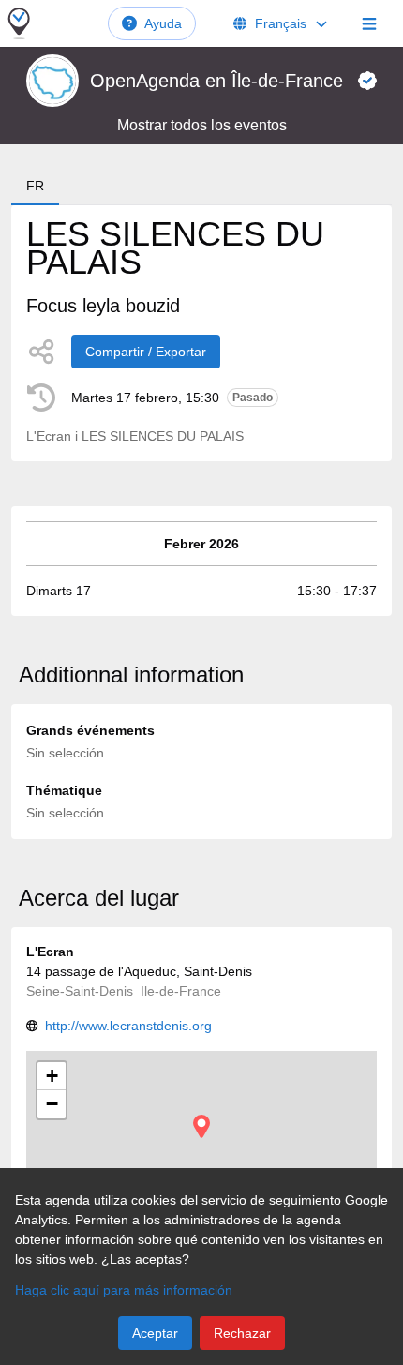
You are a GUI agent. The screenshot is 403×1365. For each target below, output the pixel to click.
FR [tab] (35, 185)
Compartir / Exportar (145, 351)
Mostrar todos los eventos (202, 125)
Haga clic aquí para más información (123, 1290)
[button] (201, 1126)
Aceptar (155, 1333)
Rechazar (242, 1333)
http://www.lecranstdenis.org (128, 1025)
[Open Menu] (369, 23)
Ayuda (163, 23)
